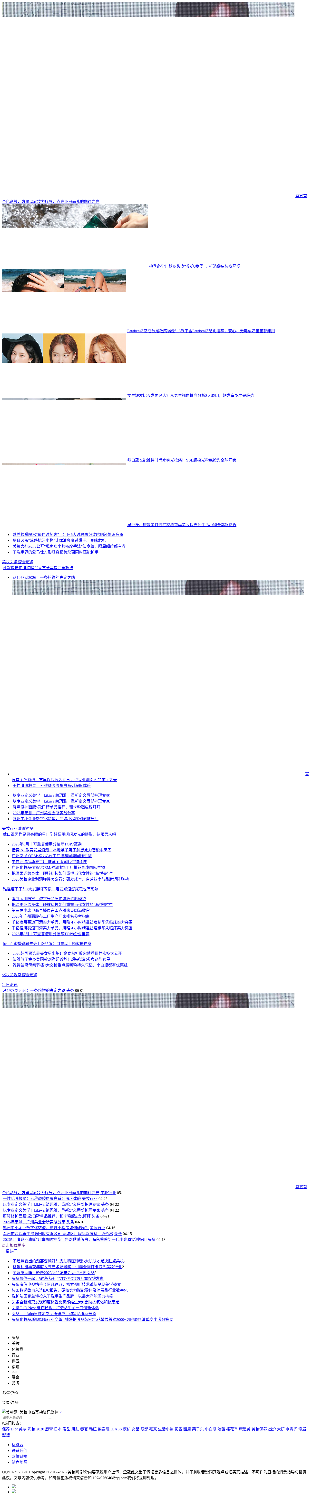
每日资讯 (10, 985)
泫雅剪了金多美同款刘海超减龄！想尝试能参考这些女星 (61, 959)
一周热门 (10, 1251)
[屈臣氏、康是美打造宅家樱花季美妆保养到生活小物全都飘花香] (64, 525)
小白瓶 (210, 1429)
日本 (58, 1429)
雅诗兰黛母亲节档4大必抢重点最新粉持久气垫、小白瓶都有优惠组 (70, 965)
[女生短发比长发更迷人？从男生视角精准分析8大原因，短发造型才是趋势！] (64, 395)
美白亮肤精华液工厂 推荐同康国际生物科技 (49, 862)
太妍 (281, 1429)
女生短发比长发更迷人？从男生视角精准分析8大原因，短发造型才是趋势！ (192, 395)
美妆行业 (10, 828)
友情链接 (19, 1456)
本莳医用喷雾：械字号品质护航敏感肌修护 (49, 899)
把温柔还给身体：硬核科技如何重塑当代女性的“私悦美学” (62, 873)
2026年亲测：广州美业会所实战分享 (44, 813)
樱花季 (232, 1429)
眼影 (144, 1429)
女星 (135, 1429)
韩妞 (93, 1429)
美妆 (120, 1261)
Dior (14, 1429)
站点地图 (19, 1462)
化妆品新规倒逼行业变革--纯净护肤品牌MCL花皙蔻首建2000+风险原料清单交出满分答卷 (96, 1319)
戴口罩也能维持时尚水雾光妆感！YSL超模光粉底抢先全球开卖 (181, 460)
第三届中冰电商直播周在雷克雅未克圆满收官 (51, 910)
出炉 (272, 1429)
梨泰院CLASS (110, 1429)
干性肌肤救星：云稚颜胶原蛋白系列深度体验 (52, 786)
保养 (6, 1429)
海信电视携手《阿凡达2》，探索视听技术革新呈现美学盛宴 (70, 1284)
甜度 (187, 1429)
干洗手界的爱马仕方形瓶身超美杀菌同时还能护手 (55, 552)
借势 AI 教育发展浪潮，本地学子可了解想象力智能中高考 (61, 850)
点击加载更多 (13, 1245)
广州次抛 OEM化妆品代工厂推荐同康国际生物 (52, 856)
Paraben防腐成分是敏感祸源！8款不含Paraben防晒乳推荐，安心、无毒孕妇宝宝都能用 (201, 331)
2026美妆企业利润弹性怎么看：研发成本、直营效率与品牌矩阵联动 (70, 879)
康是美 (245, 1429)
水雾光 (291, 1429)
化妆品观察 (11, 975)
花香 (178, 1429)
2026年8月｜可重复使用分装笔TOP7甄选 (47, 844)
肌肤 (75, 1429)
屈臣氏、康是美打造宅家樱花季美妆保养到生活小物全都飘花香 (181, 525)
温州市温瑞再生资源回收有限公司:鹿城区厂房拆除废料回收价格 (58, 1234)
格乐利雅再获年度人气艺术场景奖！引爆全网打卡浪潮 (59, 1267)
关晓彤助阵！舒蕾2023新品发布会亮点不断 (50, 1273)
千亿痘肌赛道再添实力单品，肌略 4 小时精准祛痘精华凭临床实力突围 (72, 922)
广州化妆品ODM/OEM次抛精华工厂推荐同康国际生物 (58, 867)
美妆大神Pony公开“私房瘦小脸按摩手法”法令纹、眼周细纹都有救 (69, 546)
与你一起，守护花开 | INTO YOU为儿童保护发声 (62, 1279)
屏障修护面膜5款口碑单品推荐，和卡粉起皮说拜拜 (56, 807)
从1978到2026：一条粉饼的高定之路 (44, 577)
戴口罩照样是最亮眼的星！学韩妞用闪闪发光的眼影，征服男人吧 (59, 834)
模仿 (127, 1429)
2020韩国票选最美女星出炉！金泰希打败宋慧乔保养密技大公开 (67, 953)
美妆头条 (10, 562)
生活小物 (166, 1429)
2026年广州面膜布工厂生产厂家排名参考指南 (51, 916)
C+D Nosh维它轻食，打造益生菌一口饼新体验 (59, 1308)
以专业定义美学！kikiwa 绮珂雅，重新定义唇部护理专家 (61, 795)
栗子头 (198, 1429)
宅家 (153, 1429)
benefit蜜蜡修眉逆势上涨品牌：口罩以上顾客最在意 (47, 944)
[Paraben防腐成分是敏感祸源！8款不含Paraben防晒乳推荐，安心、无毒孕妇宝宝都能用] (64, 331)
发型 (66, 1429)
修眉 (302, 1429)
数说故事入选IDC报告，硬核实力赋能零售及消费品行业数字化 (74, 1290)
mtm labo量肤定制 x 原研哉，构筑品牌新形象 (58, 1314)
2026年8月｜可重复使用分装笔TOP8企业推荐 (50, 934)
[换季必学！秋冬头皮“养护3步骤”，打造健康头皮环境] (75, 266)
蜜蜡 (6, 1435)
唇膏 (49, 1429)
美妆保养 (259, 1429)
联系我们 (19, 1450)
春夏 (84, 1429)
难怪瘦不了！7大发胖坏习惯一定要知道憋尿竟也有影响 (50, 889)
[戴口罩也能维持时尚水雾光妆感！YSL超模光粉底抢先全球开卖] (64, 460)
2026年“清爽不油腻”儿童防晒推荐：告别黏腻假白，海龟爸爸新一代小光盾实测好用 (75, 1239)
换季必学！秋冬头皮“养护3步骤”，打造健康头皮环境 (194, 266)
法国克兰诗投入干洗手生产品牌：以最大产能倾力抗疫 (66, 1296)
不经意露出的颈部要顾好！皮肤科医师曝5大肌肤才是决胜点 (64, 1261)
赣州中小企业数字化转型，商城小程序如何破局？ (55, 819)
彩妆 (31, 1429)
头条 (70, 990)
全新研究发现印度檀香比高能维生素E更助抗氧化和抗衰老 (69, 1302)
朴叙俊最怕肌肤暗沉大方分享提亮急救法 (38, 568)
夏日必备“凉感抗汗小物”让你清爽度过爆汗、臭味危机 (59, 540)
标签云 (17, 1445)
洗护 (16, 1296)
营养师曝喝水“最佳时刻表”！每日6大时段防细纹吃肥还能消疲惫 (68, 535)
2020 (40, 1429)
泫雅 (221, 1429)
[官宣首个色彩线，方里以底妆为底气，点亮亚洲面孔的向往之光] (148, 196)
